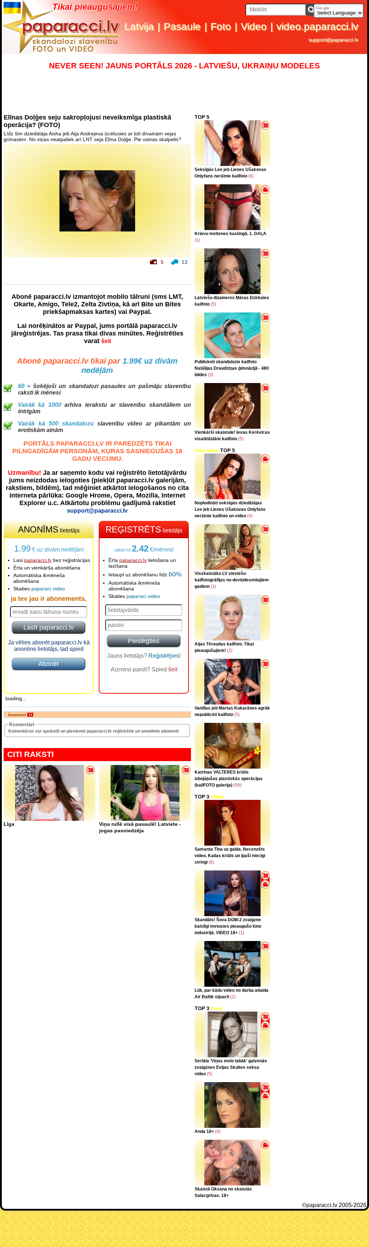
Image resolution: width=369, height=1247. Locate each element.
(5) (213, 304)
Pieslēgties (143, 640)
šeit (106, 341)
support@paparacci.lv (333, 39)
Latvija (139, 26)
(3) (210, 374)
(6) (251, 176)
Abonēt (48, 663)
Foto (220, 26)
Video (254, 26)
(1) (197, 240)
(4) (250, 515)
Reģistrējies (163, 656)
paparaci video (48, 588)
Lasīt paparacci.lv (48, 627)
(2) (229, 650)
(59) (237, 785)
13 (184, 262)
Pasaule (182, 26)
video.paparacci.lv (317, 26)
